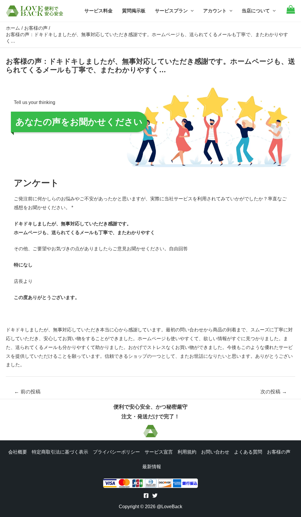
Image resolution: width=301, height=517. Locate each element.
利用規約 (187, 451)
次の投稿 (273, 392)
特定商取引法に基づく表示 (60, 451)
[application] (191, 11)
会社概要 (17, 451)
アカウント (215, 10)
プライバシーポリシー (116, 451)
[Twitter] (155, 495)
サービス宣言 (159, 451)
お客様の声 (278, 451)
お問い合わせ (215, 451)
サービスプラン (171, 10)
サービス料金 (98, 10)
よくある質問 (248, 451)
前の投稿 (27, 392)
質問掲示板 (134, 10)
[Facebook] (146, 495)
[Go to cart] (290, 12)
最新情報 (151, 466)
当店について (256, 10)
